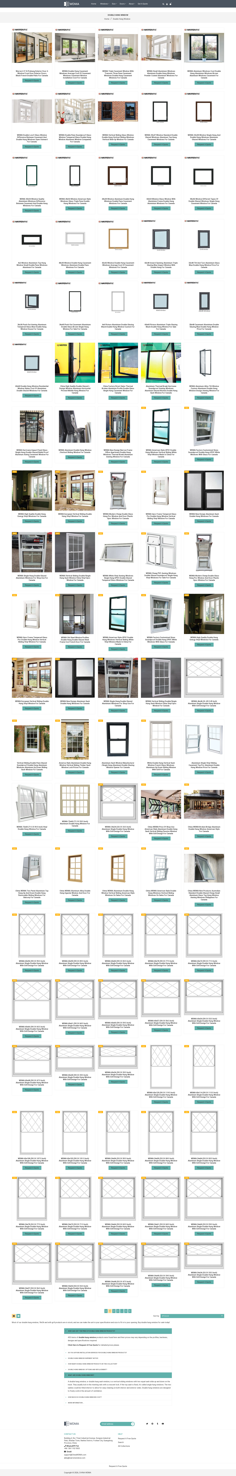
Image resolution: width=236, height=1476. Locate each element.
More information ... (76, 1403)
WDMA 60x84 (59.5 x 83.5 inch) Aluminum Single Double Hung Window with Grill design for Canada (118, 963)
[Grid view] (14, 1316)
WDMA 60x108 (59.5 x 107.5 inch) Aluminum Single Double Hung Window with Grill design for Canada (32, 1160)
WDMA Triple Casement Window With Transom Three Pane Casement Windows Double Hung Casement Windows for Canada (118, 74)
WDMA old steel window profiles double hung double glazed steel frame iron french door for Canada (75, 639)
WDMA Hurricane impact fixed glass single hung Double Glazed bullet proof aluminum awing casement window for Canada (32, 453)
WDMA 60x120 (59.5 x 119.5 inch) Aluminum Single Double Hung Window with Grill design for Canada (161, 1094)
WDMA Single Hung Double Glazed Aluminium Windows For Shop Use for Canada (32, 578)
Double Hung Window (121, 19)
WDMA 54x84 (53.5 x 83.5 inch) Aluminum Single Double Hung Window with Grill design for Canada (204, 1160)
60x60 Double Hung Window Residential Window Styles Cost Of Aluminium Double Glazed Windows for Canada (31, 388)
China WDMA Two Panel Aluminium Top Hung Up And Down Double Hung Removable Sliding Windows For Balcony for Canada (31, 894)
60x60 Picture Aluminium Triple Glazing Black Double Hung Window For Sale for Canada (161, 326)
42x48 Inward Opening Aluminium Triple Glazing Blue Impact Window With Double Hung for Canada (161, 265)
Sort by (156, 1316)
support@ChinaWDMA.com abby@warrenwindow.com (75, 1455)
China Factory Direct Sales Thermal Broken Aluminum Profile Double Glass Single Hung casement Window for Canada (118, 389)
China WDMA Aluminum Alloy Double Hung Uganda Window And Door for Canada (75, 893)
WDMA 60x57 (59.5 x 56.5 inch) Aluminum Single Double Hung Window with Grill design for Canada (161, 1023)
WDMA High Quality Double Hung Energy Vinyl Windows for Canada (32, 515)
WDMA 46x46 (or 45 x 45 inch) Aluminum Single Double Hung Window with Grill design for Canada (204, 703)
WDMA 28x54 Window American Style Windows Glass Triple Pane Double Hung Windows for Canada (75, 201)
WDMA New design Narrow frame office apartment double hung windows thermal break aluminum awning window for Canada (118, 453)
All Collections (124, 1446)
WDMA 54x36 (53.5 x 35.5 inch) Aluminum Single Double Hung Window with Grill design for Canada (204, 1275)
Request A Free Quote (127, 1438)
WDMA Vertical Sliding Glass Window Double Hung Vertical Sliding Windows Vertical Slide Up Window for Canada (118, 137)
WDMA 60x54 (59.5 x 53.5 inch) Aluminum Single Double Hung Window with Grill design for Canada (204, 1021)
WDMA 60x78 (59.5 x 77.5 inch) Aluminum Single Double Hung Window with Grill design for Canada (161, 963)
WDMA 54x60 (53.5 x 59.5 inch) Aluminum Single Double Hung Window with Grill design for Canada (204, 1226)
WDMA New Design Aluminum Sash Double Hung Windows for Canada (204, 515)
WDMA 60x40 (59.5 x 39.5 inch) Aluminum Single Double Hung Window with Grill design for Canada (75, 1077)
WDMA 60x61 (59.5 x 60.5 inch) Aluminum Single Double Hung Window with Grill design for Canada (75, 1025)
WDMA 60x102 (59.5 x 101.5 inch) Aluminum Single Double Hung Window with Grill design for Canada (75, 1160)
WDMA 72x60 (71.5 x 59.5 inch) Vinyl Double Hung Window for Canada (32, 828)
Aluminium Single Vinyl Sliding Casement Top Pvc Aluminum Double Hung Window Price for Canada (204, 765)
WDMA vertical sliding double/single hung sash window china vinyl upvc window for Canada (75, 578)
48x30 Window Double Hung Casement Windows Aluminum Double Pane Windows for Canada (75, 265)
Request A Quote (32, 80)
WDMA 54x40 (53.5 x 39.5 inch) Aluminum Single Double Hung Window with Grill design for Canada (161, 1278)
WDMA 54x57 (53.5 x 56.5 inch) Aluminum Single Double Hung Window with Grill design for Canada (32, 1290)
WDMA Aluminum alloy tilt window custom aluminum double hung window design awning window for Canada (204, 389)
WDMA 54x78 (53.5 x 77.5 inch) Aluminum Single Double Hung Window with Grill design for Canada (32, 1226)
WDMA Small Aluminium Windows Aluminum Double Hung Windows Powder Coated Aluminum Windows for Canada (161, 74)
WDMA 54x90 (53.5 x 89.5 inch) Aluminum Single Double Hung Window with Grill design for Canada (161, 1160)
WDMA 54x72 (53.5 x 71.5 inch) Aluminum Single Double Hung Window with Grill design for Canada (75, 1226)
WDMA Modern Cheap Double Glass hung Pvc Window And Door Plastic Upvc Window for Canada (118, 516)
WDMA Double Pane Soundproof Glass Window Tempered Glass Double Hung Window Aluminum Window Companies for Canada (75, 138)
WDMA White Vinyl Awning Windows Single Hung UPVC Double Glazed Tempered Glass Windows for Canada (118, 578)
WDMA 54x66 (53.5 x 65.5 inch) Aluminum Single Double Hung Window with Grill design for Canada (118, 1226)
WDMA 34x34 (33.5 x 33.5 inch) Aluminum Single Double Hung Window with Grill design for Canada (118, 829)
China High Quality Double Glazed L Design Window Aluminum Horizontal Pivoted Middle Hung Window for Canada (75, 389)
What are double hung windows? (81, 1375)
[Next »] (129, 1311)
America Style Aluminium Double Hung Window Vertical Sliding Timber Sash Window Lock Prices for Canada (75, 765)
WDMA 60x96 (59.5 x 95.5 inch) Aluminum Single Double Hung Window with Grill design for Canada (32, 963)
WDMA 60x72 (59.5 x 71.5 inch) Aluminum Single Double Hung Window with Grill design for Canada (204, 963)
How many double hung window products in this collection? (92, 1364)
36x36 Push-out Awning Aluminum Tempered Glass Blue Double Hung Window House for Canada (31, 326)
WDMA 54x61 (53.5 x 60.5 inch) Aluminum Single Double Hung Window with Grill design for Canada (161, 1226)
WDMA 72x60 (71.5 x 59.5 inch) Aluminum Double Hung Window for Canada (75, 823)
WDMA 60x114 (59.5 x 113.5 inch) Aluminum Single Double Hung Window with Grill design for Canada (204, 1094)
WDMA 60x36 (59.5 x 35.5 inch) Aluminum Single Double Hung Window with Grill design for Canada (118, 1074)
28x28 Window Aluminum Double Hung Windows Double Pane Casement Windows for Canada (118, 201)
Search (121, 1442)
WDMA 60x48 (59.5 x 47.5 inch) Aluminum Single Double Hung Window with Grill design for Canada (32, 1082)
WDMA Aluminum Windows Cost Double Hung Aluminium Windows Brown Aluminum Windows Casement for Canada (204, 74)
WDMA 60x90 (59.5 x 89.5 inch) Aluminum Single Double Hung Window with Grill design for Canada (75, 963)
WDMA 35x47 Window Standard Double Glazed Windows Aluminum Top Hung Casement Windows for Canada (161, 137)
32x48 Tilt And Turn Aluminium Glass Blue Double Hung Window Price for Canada (204, 265)
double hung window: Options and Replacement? (87, 1369)
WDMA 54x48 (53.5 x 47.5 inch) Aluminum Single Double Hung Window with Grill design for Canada (118, 1283)
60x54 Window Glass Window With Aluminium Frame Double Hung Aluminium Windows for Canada (161, 201)
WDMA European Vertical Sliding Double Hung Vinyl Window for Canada (75, 515)
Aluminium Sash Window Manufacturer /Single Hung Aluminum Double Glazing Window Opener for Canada (118, 765)
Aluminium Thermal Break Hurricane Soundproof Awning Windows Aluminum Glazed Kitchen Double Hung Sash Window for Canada (161, 389)
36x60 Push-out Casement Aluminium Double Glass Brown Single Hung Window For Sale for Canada (75, 326)
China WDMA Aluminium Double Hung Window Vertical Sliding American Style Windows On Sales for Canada (118, 893)
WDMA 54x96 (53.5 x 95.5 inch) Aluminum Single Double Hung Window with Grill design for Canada (118, 1160)
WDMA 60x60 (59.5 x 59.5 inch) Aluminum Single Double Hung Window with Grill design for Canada (118, 1025)
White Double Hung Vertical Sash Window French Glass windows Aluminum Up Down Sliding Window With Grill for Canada (161, 766)
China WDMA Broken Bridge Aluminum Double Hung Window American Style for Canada (204, 829)
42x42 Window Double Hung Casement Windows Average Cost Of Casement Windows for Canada (118, 265)
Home (106, 19)
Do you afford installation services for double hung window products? (97, 1353)
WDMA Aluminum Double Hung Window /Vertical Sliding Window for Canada (75, 451)
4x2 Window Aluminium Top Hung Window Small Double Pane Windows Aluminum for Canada (32, 265)
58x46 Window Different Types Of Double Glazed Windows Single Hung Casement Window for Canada (204, 201)
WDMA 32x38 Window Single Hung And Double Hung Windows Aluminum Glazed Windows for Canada (204, 137)
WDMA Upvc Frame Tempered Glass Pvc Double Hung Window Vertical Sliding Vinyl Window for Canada (161, 516)
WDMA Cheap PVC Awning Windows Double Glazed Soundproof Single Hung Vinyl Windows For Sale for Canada (161, 575)
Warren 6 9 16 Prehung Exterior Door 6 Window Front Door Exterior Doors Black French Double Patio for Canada (32, 73)
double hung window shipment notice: (83, 1358)
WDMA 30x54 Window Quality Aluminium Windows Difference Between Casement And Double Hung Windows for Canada (32, 202)
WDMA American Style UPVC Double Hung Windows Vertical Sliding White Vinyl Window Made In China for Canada (161, 453)
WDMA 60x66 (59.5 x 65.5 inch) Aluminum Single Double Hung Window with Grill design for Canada (32, 1029)
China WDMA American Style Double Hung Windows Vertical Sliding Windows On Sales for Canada (161, 893)
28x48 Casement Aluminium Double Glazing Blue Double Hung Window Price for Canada (204, 326)
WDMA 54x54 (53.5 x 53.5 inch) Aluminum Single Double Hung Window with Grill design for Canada (75, 1288)
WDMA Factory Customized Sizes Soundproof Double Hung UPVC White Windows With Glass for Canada (204, 452)
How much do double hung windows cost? (85, 1397)
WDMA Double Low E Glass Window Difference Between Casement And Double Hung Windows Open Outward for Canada (32, 138)
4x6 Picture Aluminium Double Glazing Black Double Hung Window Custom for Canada (118, 326)
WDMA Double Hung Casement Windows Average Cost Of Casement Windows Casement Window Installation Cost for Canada (75, 74)
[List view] (18, 1316)
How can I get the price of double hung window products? (91, 1331)
